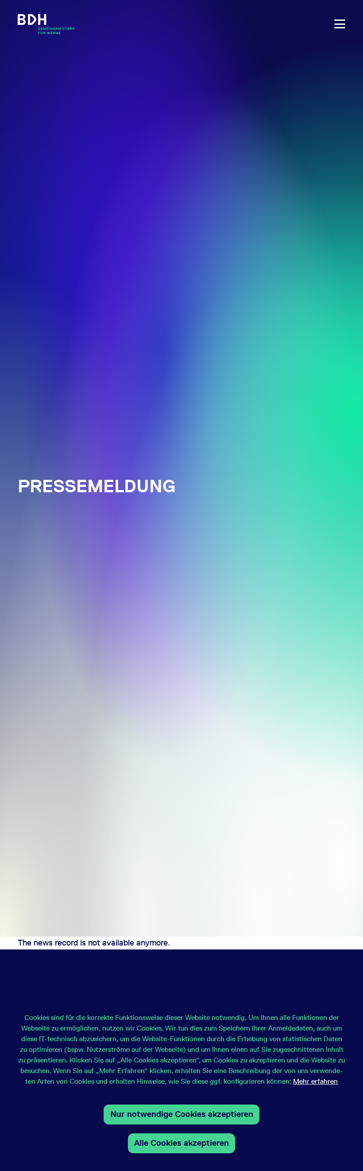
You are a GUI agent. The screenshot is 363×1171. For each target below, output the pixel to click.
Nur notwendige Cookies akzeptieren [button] (181, 1114)
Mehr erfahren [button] (315, 1081)
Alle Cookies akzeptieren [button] (181, 1143)
